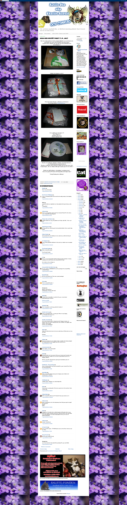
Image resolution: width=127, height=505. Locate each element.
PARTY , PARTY (82, 234)
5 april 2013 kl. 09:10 (47, 292)
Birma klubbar (47, 33)
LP (42, 257)
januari (80, 259)
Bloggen (41, 33)
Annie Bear (44, 372)
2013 (79, 199)
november (81, 202)
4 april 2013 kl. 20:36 (47, 207)
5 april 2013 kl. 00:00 (47, 244)
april (80, 213)
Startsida (57, 448)
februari (80, 257)
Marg (43, 386)
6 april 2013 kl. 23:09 (47, 390)
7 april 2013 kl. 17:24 (47, 431)
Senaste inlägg (43, 448)
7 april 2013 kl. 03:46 (47, 407)
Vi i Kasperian (45, 240)
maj (80, 211)
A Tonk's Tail (45, 427)
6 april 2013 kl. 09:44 (47, 361)
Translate (81, 40)
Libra (43, 410)
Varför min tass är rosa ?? (82, 254)
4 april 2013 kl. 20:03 (47, 198)
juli (79, 208)
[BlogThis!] (64, 182)
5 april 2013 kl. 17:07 (47, 326)
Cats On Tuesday (82, 224)
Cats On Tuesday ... (83, 244)
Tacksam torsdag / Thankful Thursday (83, 221)
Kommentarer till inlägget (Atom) (54, 450)
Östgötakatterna (61, 103)
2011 (79, 262)
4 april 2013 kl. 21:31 (47, 223)
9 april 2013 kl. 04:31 (47, 444)
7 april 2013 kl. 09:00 (47, 417)
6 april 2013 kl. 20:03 (47, 376)
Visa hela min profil (81, 67)
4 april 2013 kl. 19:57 (47, 191)
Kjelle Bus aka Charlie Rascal (82, 50)
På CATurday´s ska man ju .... (82, 240)
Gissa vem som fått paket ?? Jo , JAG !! (83, 250)
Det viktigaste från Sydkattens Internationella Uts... (83, 227)
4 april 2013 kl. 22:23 (47, 237)
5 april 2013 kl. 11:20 (47, 301)
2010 (79, 264)
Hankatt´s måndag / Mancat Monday (83, 215)
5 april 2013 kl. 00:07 (47, 253)
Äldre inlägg (70, 448)
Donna (43, 281)
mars (80, 256)
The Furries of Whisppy (47, 194)
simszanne (44, 305)
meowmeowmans (46, 347)
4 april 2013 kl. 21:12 (47, 215)
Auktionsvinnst (47, 183)
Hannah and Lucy (46, 312)
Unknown (44, 211)
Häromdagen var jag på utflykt (82, 243)
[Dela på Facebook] (66, 182)
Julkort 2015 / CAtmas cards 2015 (60, 33)
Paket (51, 183)
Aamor (43, 329)
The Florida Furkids (46, 248)
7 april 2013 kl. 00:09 (47, 397)
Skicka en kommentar (45, 446)
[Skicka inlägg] (62, 181)
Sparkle (43, 188)
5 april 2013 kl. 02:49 (47, 284)
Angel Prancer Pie (46, 226)
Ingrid (43, 353)
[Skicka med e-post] (63, 182)
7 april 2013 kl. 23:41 (47, 437)
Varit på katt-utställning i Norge (81, 247)
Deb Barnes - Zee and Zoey (48, 364)
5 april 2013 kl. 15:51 (47, 316)
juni (80, 210)
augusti (80, 207)
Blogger (68, 493)
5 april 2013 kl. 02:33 (47, 271)
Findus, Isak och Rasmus (47, 218)
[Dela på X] (65, 182)
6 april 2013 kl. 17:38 (47, 368)
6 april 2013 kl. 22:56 (47, 383)
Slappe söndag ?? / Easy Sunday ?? (83, 237)
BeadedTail (44, 274)
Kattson (44, 339)
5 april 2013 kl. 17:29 (47, 343)
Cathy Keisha (45, 394)
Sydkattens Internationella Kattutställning (82, 230)
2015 (79, 196)
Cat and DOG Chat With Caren (49, 267)
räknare (78, 72)
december (81, 200)
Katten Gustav (45, 234)
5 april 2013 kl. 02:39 (47, 277)
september (81, 205)
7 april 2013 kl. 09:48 (47, 423)
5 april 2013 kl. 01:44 (47, 263)
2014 (79, 198)
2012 (79, 261)
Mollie (43, 295)
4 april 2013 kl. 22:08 (47, 230)
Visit (82, 166)
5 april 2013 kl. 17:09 (47, 335)
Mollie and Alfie (45, 300)
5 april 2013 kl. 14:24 (47, 308)
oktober (80, 203)
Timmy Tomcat (45, 434)
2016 (79, 194)
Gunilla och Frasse (46, 319)
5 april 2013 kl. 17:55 (47, 350)
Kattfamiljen (44, 380)
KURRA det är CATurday (82, 218)
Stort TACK (81, 233)
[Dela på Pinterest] (67, 182)
